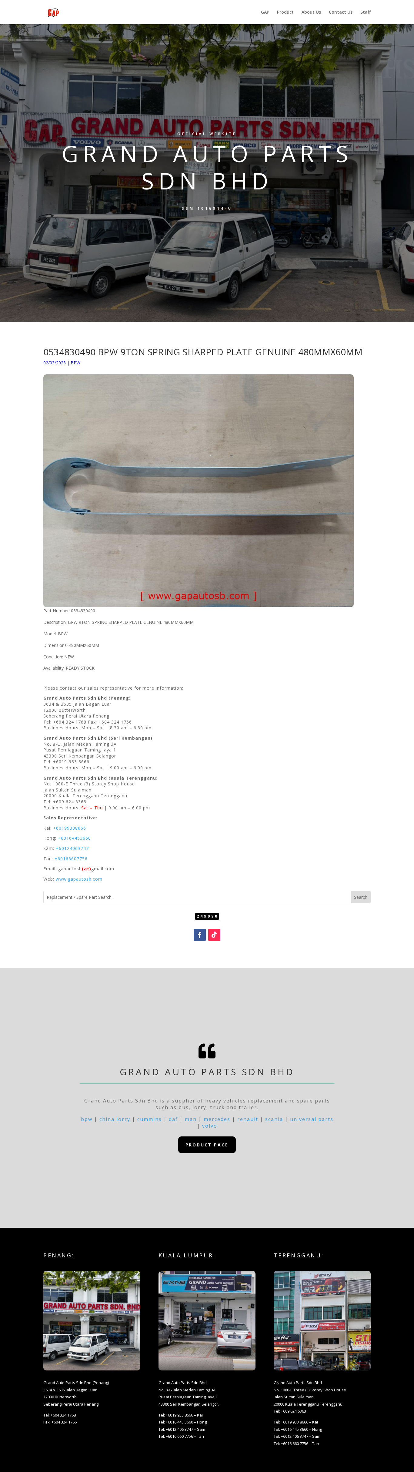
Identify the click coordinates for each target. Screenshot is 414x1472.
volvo (209, 1125)
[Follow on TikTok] (214, 935)
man (191, 1119)
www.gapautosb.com (79, 879)
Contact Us (340, 12)
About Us (311, 12)
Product (285, 12)
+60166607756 (71, 858)
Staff (365, 12)
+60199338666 (69, 828)
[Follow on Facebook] (200, 935)
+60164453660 (74, 838)
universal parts (311, 1119)
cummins (149, 1119)
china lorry (114, 1119)
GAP (265, 12)
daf (173, 1119)
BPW (75, 363)
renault (247, 1119)
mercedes (217, 1119)
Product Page (207, 1145)
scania (274, 1119)
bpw (86, 1119)
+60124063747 (72, 848)
